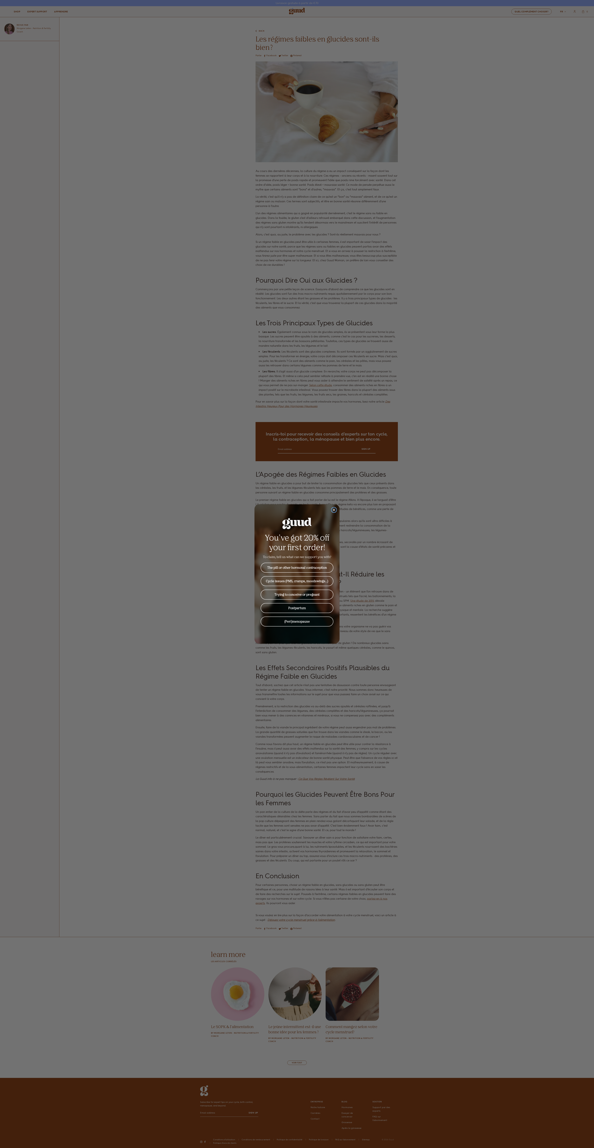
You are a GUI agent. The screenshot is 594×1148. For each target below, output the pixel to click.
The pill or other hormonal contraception (297, 568)
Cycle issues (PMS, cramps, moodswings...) (297, 581)
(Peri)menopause (297, 621)
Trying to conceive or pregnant (297, 594)
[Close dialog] (333, 509)
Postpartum (297, 608)
